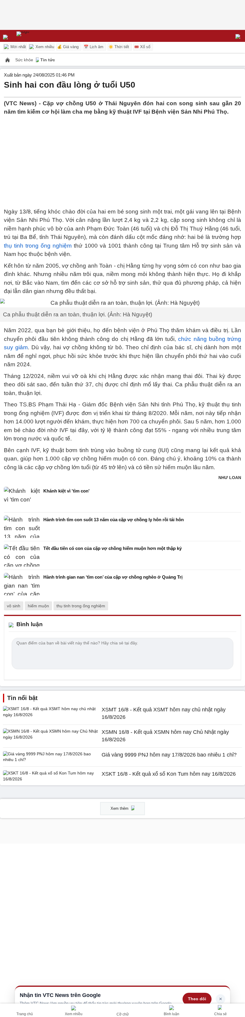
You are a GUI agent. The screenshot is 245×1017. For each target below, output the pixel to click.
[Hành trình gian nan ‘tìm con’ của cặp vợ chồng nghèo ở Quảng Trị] (22, 584)
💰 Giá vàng (68, 47)
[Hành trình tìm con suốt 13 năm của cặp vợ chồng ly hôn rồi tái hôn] (22, 527)
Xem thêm (120, 808)
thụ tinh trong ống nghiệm (38, 246)
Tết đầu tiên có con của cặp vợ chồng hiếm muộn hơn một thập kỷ (112, 548)
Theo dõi (197, 998)
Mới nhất (17, 47)
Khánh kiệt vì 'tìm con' (66, 490)
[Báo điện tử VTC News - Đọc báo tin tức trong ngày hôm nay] (36, 36)
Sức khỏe (24, 59)
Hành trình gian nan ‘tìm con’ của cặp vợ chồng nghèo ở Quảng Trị (113, 577)
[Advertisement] (122, 158)
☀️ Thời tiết (118, 47)
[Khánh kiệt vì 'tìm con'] (22, 498)
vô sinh (13, 605)
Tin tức (47, 59)
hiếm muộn (38, 605)
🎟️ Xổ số (142, 47)
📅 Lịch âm (93, 47)
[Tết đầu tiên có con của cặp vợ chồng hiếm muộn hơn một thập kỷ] (22, 555)
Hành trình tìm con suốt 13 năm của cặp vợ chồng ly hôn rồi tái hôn (113, 519)
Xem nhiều (44, 47)
